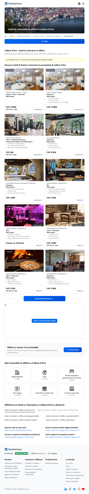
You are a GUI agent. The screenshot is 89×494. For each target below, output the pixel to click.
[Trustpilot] (44, 453)
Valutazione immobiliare (13, 463)
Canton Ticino (38, 36)
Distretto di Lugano (54, 36)
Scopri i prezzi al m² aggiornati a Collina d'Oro (62, 430)
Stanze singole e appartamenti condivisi (71, 377)
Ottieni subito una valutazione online (18, 430)
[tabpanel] (44, 416)
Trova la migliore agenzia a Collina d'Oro (19, 437)
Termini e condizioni (73, 472)
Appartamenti (17, 377)
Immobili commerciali (44, 394)
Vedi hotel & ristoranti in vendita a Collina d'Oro (62, 437)
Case (44, 377)
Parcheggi (17, 394)
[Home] (5, 36)
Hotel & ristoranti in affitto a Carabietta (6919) (62, 416)
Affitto (12, 36)
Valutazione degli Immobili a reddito (11, 467)
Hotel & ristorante (23, 36)
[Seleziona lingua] (79, 4)
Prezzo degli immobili (12, 471)
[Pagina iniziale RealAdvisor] (13, 3)
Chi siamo (69, 463)
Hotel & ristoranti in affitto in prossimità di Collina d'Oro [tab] (57, 410)
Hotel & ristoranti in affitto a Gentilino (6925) (21, 420)
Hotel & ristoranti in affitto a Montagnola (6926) (22, 416)
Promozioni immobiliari (33, 469)
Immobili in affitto (31, 466)
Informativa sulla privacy (75, 475)
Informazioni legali (73, 478)
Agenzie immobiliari (12, 474)
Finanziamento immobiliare (30, 473)
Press (68, 466)
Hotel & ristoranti (72, 394)
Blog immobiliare (11, 477)
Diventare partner (51, 463)
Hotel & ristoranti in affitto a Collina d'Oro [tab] (20, 410)
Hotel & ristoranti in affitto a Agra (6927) (60, 420)
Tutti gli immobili (72, 481)
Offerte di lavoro (72, 469)
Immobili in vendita (32, 463)
